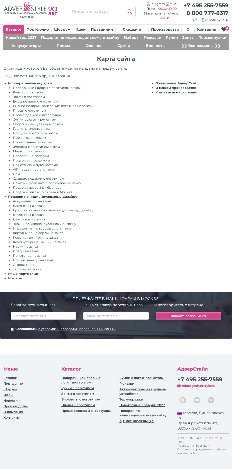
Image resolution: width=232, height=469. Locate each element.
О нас (188, 30)
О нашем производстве (175, 88)
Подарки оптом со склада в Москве (42, 192)
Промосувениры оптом (32, 142)
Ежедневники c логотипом (35, 101)
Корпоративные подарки (30, 83)
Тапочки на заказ (27, 269)
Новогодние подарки (31, 156)
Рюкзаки (152, 37)
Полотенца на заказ (29, 256)
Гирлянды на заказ (28, 215)
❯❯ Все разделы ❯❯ (201, 46)
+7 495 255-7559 (206, 5)
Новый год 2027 (21, 37)
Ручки (172, 37)
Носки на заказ (25, 246)
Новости (15, 278)
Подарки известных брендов (37, 188)
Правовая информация (193, 445)
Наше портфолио (23, 274)
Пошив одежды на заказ (33, 260)
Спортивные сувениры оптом (38, 124)
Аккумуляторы (26, 46)
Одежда (94, 46)
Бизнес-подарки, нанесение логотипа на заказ (52, 106)
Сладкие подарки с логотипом (38, 178)
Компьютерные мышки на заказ (39, 242)
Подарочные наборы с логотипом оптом (47, 88)
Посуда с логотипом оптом (35, 133)
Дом (16, 174)
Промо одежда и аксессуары (37, 115)
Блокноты (156, 46)
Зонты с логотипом (29, 97)
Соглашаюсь (65, 329)
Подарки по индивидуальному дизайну (80, 37)
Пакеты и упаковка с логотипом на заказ (47, 183)
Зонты (188, 37)
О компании (13, 412)
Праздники (102, 29)
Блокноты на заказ (28, 206)
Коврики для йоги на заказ (35, 237)
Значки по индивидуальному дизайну (44, 224)
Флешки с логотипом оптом (36, 147)
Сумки (123, 46)
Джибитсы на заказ (29, 219)
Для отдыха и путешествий (35, 165)
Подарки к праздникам (32, 160)
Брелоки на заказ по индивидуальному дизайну (53, 210)
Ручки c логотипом (29, 92)
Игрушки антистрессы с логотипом (42, 228)
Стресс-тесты (24, 265)
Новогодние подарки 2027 (142, 405)
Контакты (206, 29)
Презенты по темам (29, 138)
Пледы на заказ (26, 251)
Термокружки (212, 37)
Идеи (80, 29)
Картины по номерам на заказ (38, 233)
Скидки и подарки (132, 30)
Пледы (63, 46)
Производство (165, 29)
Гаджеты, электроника (32, 129)
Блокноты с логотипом (80, 399)
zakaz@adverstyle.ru (209, 19)
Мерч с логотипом (28, 151)
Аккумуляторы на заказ (32, 201)
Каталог (14, 29)
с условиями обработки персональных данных (77, 329)
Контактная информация (176, 92)
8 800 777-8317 (207, 13)
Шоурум (62, 29)
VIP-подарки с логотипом (34, 169)
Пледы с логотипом (29, 110)
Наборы (132, 37)
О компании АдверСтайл (176, 83)
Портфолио (38, 29)
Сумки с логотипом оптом (34, 119)
